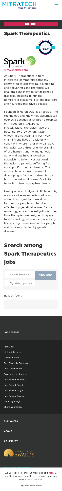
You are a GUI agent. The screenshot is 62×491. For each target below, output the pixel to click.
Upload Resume (12, 352)
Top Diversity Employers (17, 363)
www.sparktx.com (16, 69)
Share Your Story (13, 407)
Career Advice (12, 357)
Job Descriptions (13, 368)
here (51, 473)
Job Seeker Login (13, 390)
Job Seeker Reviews (15, 379)
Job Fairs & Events (14, 385)
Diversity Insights (13, 401)
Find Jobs (9, 346)
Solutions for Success (15, 374)
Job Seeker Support (15, 396)
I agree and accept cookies (31, 486)
